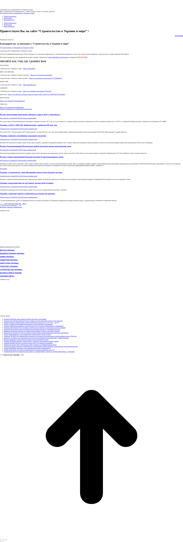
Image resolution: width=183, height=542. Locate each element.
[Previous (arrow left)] (1, 541)
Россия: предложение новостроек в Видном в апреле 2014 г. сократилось (30, 115)
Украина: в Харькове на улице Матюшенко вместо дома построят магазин (31, 172)
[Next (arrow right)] (2, 541)
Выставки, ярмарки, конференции (11, 207)
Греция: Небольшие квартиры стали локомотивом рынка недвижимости (27, 348)
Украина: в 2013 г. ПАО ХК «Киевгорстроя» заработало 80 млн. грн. (28, 125)
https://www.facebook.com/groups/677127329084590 (45, 78)
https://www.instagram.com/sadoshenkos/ (12, 101)
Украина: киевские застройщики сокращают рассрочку (23, 136)
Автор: (9, 118)
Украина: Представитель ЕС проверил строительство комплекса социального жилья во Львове (35, 327)
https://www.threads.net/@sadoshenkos (12, 107)
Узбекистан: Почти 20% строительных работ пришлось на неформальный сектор (30, 345)
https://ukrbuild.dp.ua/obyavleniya (58, 57)
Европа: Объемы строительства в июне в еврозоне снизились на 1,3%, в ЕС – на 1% (31, 322)
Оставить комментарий (28, 118)
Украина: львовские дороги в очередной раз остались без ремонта (27, 194)
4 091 (5, 204)
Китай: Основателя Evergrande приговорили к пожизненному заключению (28, 324)
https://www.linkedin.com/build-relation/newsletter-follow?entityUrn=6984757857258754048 (36, 94)
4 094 (16, 204)
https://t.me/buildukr (29, 68)
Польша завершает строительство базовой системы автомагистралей (26, 339)
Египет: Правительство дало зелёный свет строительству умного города (27, 334)
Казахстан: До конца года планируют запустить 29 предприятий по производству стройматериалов (36, 338)
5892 (24, 204)
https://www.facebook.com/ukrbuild (41, 75)
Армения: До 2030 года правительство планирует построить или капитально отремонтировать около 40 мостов (40, 336)
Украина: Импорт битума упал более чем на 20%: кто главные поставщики (28, 343)
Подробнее (3, 169)
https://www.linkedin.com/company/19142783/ (37, 91)
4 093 (12, 204)
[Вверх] (91, 537)
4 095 (19, 204)
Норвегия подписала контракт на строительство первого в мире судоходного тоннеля (32, 331)
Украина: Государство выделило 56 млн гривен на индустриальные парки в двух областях (33, 321)
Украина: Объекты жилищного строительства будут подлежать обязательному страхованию (34, 326)
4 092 (9, 204)
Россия (2, 118)
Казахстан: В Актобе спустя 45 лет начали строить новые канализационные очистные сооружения (36, 333)
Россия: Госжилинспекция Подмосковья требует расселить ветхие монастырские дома (35, 146)
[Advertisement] (34, 4)
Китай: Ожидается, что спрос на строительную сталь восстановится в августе (29, 350)
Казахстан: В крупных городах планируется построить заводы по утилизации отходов (32, 329)
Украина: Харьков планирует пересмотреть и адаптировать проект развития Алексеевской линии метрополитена (41, 346)
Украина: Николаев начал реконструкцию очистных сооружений (25, 319)
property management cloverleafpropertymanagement (16, 109)
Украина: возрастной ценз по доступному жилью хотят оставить (26, 183)
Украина (3, 129)
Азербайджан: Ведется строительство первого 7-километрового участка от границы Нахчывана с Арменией (39, 351)
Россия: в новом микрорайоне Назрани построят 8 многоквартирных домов (31, 157)
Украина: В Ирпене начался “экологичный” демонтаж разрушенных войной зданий (31, 341)
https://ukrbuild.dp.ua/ (29, 85)
